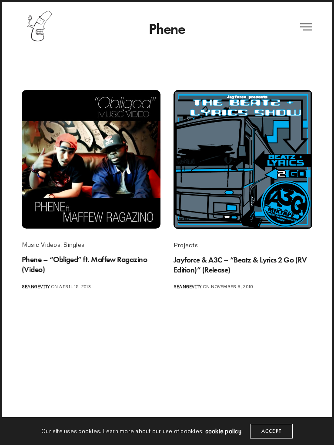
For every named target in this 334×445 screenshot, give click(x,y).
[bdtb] (39, 26)
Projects (186, 245)
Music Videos (41, 244)
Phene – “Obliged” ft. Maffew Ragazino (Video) (84, 264)
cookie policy (223, 431)
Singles (73, 244)
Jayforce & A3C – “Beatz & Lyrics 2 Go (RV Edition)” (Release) (240, 265)
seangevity (36, 286)
